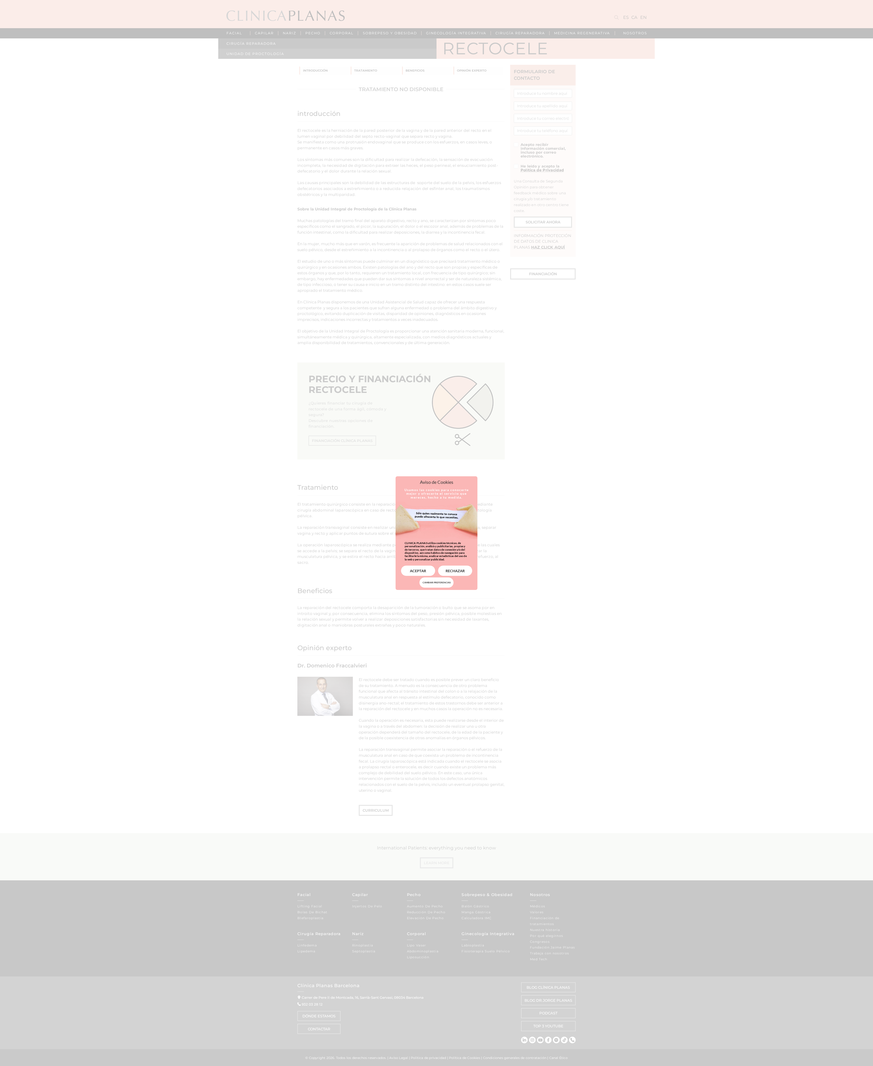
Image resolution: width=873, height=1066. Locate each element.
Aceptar (418, 571)
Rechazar (455, 571)
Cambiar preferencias (437, 582)
